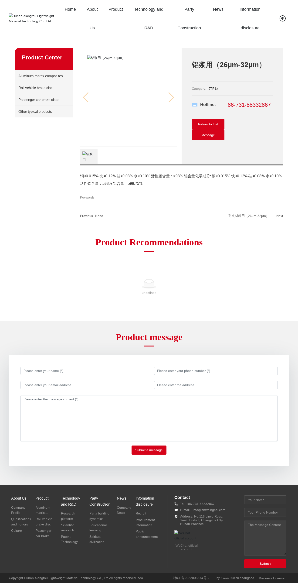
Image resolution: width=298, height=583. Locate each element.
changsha (247, 578)
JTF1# (213, 88)
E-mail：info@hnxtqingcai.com (202, 510)
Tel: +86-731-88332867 (197, 504)
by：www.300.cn (228, 578)
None (99, 216)
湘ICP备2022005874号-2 (191, 578)
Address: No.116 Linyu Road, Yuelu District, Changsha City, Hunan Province (202, 520)
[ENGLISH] (283, 18)
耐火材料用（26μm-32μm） (248, 216)
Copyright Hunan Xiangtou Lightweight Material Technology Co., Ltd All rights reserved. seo (76, 578)
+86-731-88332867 (247, 105)
